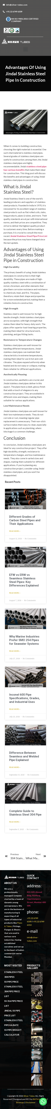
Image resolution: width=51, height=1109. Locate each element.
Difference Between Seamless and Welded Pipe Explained (24, 756)
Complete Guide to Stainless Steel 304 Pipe (25, 812)
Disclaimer (30, 1102)
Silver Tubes (29, 1096)
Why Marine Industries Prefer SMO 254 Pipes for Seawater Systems (24, 640)
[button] (25, 49)
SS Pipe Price (11, 981)
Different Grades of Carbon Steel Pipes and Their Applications (24, 520)
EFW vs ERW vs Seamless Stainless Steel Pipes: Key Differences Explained (24, 580)
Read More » (14, 531)
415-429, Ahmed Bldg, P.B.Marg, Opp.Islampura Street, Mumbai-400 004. (36, 899)
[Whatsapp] (43, 1101)
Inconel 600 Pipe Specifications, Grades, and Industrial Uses (24, 698)
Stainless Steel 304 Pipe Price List (13, 991)
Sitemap (20, 1102)
